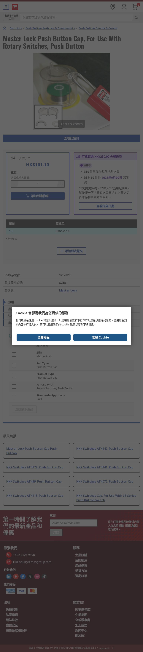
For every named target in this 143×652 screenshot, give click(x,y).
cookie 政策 (68, 324)
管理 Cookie (100, 337)
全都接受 (44, 337)
